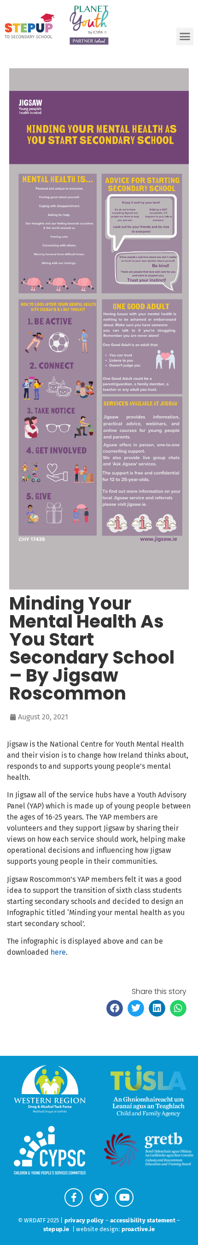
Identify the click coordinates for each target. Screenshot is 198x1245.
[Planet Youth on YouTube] (124, 1197)
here (58, 952)
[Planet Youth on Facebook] (73, 1197)
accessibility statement (142, 1220)
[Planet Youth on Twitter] (99, 1197)
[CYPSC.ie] (49, 1150)
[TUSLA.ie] (148, 1091)
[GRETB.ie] (148, 1149)
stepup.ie (56, 1229)
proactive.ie (138, 1229)
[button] (185, 36)
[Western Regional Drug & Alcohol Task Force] (49, 1089)
